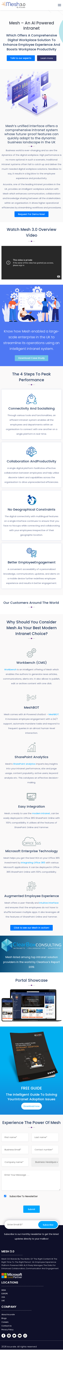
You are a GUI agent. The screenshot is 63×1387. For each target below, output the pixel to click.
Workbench (10, 669)
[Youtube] (20, 1336)
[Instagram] (25, 1336)
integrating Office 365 (33, 862)
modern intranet (41, 813)
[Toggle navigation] (59, 5)
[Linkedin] (9, 1336)
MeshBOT (54, 714)
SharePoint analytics (24, 763)
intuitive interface (49, 902)
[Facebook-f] (3, 1336)
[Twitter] (14, 1336)
